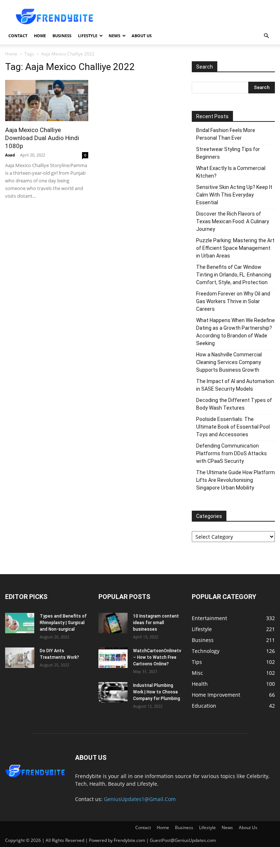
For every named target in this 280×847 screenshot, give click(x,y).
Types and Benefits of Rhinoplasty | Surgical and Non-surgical (63, 623)
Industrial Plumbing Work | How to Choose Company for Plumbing (156, 692)
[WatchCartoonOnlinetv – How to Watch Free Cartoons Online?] (113, 657)
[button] (266, 35)
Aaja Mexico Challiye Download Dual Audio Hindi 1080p (42, 138)
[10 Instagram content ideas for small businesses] (113, 623)
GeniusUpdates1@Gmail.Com (140, 799)
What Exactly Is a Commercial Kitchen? (230, 172)
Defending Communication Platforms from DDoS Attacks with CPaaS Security (231, 453)
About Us (142, 35)
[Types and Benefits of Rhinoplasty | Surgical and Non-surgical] (19, 623)
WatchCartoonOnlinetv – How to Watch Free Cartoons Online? (157, 657)
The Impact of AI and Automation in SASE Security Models (235, 385)
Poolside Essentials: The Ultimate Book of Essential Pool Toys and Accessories (233, 426)
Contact (17, 35)
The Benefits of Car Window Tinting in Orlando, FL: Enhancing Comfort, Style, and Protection (233, 274)
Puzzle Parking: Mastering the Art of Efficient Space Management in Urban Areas (235, 248)
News (114, 35)
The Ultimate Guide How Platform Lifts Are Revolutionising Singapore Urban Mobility (235, 480)
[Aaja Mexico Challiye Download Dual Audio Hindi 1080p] (46, 100)
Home (40, 35)
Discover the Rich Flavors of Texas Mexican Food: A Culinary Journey (232, 221)
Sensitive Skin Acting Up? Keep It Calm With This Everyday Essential (234, 194)
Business (61, 35)
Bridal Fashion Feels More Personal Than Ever (225, 134)
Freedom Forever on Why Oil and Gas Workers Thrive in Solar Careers (233, 301)
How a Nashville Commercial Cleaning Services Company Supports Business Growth (229, 362)
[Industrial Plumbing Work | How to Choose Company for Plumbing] (113, 692)
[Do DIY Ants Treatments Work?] (19, 657)
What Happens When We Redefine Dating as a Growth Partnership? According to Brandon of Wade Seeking (235, 331)
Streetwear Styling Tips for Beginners (228, 153)
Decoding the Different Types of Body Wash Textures (234, 404)
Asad (10, 155)
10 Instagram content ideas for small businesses (156, 623)
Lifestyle (87, 35)
